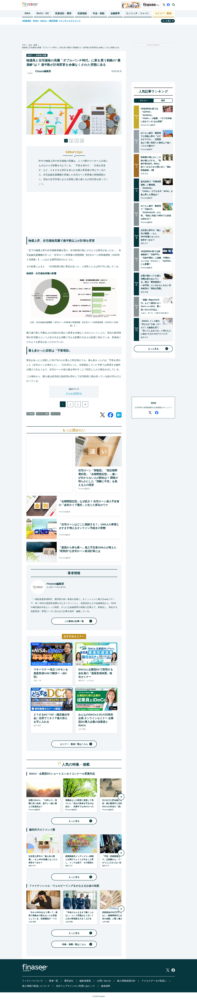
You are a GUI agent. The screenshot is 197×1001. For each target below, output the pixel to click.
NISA (27, 13)
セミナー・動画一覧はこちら (74, 744)
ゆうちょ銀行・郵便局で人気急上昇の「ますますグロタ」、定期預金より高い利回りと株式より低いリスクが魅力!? (156, 139)
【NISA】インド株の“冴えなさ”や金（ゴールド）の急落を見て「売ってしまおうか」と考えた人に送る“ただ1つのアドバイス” (156, 327)
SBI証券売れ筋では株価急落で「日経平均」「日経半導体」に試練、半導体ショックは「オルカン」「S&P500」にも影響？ (156, 257)
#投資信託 (26, 21)
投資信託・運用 (63, 13)
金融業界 (115, 13)
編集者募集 (85, 981)
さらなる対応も (74, 393)
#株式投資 (53, 21)
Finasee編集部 (43, 71)
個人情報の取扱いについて (36, 986)
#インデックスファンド (70, 21)
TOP (24, 45)
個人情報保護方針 (126, 981)
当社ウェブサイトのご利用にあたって (75, 986)
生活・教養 (32, 45)
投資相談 (82, 13)
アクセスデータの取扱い (154, 981)
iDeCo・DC (42, 13)
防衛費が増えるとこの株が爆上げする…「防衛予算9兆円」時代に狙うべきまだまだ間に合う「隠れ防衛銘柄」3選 (156, 163)
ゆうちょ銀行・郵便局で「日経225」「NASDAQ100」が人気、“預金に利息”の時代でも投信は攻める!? (156, 212)
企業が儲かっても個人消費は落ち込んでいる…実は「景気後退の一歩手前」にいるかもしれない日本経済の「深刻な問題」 (156, 282)
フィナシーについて (32, 981)
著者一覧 (53, 981)
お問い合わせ (104, 981)
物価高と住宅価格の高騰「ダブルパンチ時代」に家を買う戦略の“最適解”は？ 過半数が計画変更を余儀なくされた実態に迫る (70, 48)
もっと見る (74, 821)
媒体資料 (105, 986)
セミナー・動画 (163, 13)
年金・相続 (98, 13)
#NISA (36, 21)
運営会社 (68, 981)
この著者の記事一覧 (74, 621)
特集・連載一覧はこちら (74, 944)
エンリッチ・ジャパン (137, 13)
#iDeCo (43, 21)
